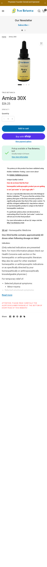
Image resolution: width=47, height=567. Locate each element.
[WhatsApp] (20, 316)
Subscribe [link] (23, 25)
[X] (13, 316)
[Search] (39, 11)
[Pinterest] (17, 316)
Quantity (5, 114)
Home (4, 37)
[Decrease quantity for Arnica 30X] (4, 119)
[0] (43, 11)
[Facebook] (10, 316)
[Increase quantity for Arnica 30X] (12, 119)
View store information (20, 157)
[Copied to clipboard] (24, 316)
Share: (4, 316)
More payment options (23, 141)
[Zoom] (41, 43)
